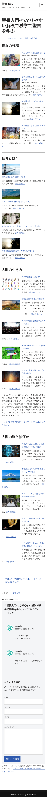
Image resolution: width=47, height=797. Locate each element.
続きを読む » (15, 71)
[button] (42, 5)
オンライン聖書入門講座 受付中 (15, 422)
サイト (7, 717)
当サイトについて (15, 38)
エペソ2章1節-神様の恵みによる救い (16, 202)
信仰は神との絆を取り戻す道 (13, 177)
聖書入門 (16, 593)
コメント (9, 727)
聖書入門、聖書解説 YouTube (17, 579)
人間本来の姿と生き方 (31, 277)
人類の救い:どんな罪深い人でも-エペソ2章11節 (21, 226)
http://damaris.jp (21, 635)
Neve (13, 795)
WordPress (31, 795)
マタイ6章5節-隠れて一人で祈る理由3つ (18, 251)
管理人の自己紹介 (31, 38)
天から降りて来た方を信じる (33, 53)
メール (7, 707)
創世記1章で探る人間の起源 (33, 299)
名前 (6, 697)
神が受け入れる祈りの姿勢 (32, 101)
